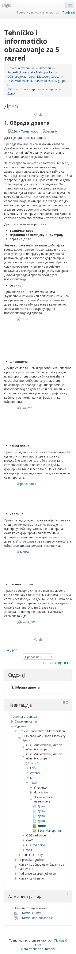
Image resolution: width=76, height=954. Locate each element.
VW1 (29, 850)
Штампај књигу (30, 913)
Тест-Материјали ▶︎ (55, 663)
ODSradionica (35, 845)
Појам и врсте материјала (38, 89)
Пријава (68, 12)
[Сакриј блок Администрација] (64, 894)
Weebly (35, 773)
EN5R (34, 768)
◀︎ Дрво (12, 650)
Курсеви (20, 726)
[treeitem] (38, 716)
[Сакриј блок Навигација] (64, 702)
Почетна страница (23, 716)
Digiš (6, 5)
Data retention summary (38, 949)
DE (32, 778)
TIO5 (33, 783)
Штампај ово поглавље (36, 918)
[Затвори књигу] (40, 114)
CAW (29, 840)
